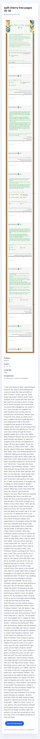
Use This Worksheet (14, 723)
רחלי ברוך (17, 14)
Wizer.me (31, 729)
